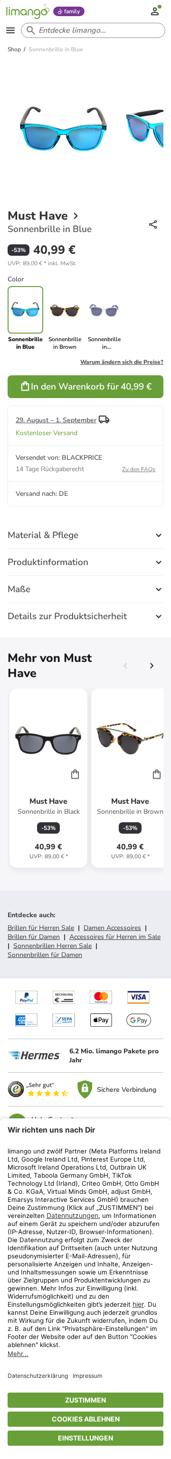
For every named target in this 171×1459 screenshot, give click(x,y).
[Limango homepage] (27, 11)
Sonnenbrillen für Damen (45, 954)
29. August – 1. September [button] (56, 420)
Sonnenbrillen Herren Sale (52, 945)
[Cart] (75, 773)
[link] (65, 318)
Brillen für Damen (34, 936)
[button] (42, 263)
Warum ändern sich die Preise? (121, 362)
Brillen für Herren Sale (41, 927)
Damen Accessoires (112, 927)
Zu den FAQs (138, 469)
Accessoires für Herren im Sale (115, 936)
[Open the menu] (10, 30)
